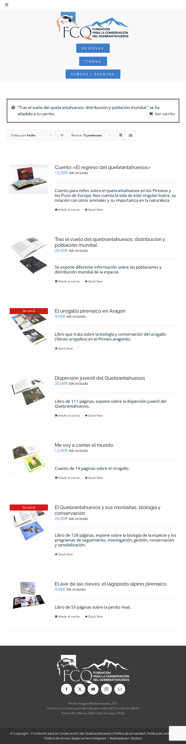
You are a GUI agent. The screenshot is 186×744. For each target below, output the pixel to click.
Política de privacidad (129, 733)
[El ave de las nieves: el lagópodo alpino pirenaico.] (29, 595)
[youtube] (93, 689)
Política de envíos (57, 738)
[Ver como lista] (130, 135)
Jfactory (136, 738)
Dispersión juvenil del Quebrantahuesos (100, 378)
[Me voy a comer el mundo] (29, 457)
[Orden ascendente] (62, 135)
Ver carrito (165, 113)
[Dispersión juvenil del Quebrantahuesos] (29, 391)
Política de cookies (160, 733)
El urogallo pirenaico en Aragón (90, 311)
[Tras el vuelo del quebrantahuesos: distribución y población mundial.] (29, 255)
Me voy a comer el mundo (84, 445)
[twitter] (79, 689)
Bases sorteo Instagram (89, 738)
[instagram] (106, 689)
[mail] (119, 689)
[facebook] (66, 689)
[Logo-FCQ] (93, 14)
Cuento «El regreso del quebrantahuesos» (103, 167)
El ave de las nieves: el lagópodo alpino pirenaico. (111, 584)
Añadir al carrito (69, 210)
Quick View (95, 210)
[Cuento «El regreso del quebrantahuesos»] (29, 179)
